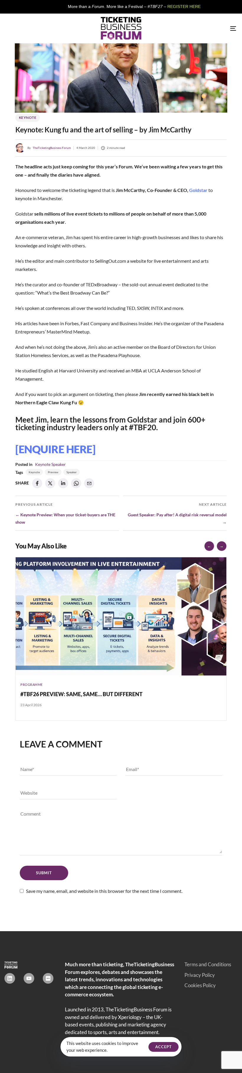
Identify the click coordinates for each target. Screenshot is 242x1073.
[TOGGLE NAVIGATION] (197, 28)
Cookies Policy (200, 985)
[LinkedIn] (63, 483)
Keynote (27, 117)
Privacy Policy (199, 975)
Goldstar (198, 190)
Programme (31, 684)
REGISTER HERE (156, 6)
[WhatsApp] (76, 483)
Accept (163, 1046)
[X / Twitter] (50, 483)
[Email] (89, 483)
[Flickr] (48, 978)
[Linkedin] (9, 978)
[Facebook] (37, 483)
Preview (53, 472)
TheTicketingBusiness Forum (52, 147)
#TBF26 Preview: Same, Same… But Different (81, 694)
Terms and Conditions (207, 964)
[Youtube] (29, 978)
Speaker (58, 464)
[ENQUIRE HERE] (55, 449)
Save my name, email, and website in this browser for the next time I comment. (104, 891)
